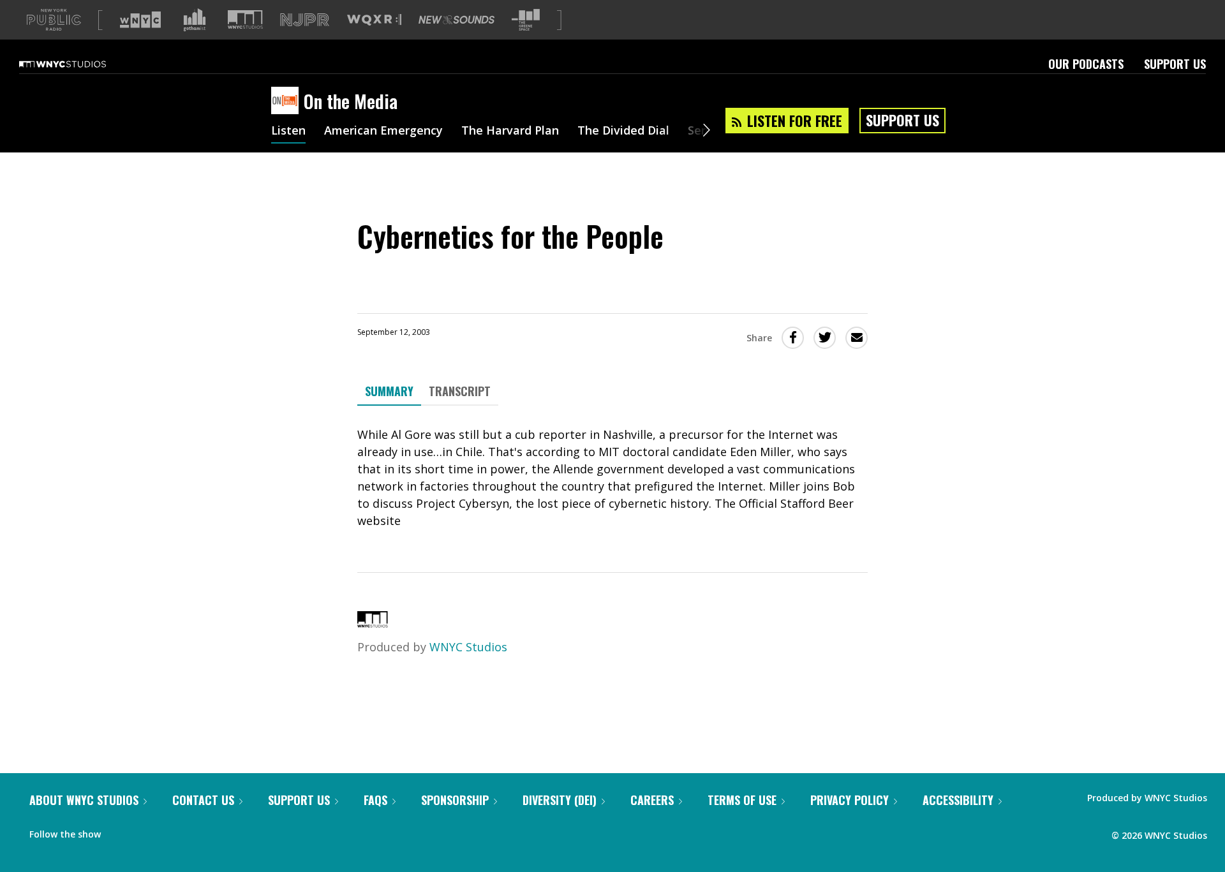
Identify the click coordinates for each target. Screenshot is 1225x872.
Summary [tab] (389, 391)
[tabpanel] (612, 477)
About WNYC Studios (83, 800)
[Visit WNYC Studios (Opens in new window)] (245, 19)
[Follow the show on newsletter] (168, 831)
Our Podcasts (1086, 63)
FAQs (375, 800)
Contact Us (203, 800)
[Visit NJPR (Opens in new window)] (304, 20)
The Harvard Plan (510, 131)
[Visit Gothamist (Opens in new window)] (195, 19)
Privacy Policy (849, 800)
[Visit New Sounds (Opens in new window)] (456, 19)
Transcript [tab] (460, 391)
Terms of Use (742, 800)
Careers (652, 800)
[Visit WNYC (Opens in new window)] (140, 19)
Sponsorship (455, 800)
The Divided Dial (623, 131)
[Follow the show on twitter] (144, 831)
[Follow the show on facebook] (119, 831)
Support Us (1175, 63)
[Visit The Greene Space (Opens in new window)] (526, 20)
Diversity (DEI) (560, 800)
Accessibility (958, 800)
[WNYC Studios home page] (78, 64)
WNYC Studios (468, 646)
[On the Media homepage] (287, 101)
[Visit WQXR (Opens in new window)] (374, 20)
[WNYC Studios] (372, 623)
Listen (288, 131)
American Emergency (383, 131)
